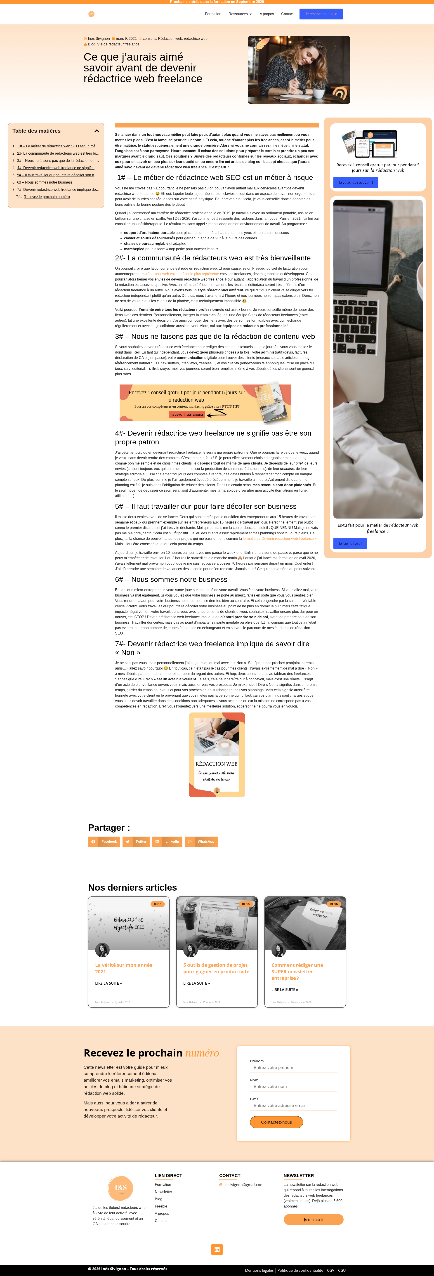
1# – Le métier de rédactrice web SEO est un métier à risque (58, 146)
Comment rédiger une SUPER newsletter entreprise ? (297, 971)
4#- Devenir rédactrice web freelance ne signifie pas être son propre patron (58, 168)
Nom (254, 1080)
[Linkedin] (217, 1249)
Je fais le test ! (350, 543)
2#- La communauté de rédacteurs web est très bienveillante (58, 153)
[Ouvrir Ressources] (250, 14)
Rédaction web (170, 38)
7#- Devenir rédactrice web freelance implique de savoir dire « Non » (58, 189)
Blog (91, 44)
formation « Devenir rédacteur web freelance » (280, 538)
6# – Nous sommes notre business (45, 182)
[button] (96, 131)
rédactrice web (196, 38)
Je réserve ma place (321, 14)
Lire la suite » (108, 983)
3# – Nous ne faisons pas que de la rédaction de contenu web (58, 161)
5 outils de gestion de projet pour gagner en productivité (216, 968)
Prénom (257, 1061)
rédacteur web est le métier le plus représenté (182, 274)
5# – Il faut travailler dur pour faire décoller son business (58, 175)
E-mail (255, 1099)
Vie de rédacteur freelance (118, 44)
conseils (149, 38)
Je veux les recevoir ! (356, 182)
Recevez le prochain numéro (47, 197)
